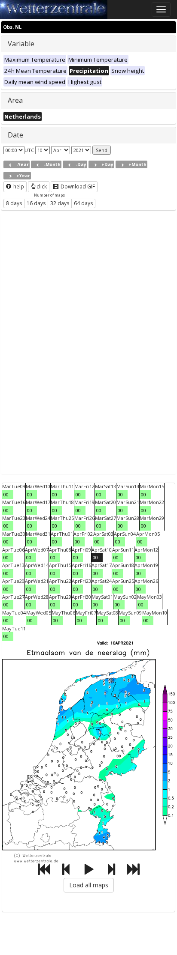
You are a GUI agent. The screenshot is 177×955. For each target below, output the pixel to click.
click (42, 186)
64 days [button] (83, 203)
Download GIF (77, 186)
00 (6, 494)
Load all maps (88, 885)
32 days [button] (59, 203)
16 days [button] (36, 203)
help (18, 186)
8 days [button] (14, 203)
